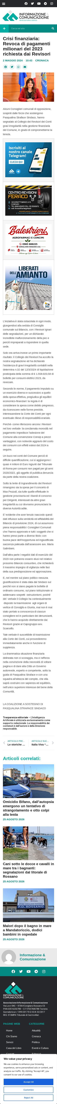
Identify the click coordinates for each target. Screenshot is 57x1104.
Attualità (36, 1030)
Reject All (28, 1097)
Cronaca (42, 60)
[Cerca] (53, 28)
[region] (28, 1079)
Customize (28, 1090)
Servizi (9, 1042)
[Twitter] (32, 4)
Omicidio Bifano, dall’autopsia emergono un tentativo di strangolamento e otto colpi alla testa (28, 808)
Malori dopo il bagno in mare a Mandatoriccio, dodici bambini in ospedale (27, 930)
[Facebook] (26, 4)
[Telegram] (45, 4)
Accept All (28, 1082)
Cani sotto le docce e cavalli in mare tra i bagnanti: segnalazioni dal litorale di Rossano (28, 870)
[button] (3, 3)
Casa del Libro (13, 1048)
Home (9, 1030)
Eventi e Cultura (40, 1048)
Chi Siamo (11, 1036)
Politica (36, 1042)
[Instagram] (52, 4)
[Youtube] (39, 4)
